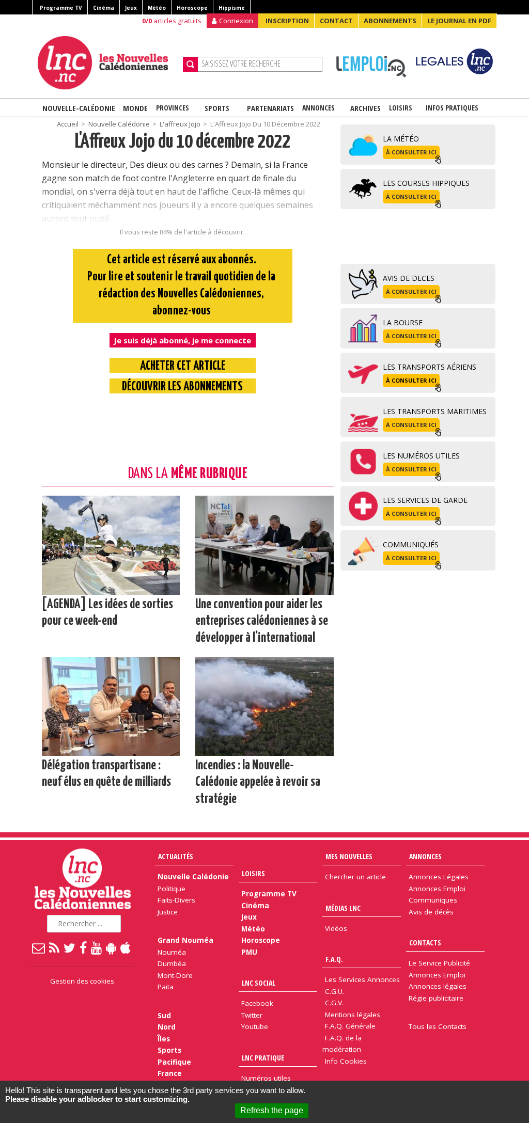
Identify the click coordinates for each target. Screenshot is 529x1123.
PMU (249, 952)
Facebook (257, 1003)
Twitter (251, 1015)
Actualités (175, 856)
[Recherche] (190, 64)
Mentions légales (352, 1014)
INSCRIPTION (287, 20)
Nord (167, 1027)
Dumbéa (172, 963)
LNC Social (258, 983)
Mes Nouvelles (348, 856)
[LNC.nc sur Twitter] (70, 947)
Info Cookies (346, 1061)
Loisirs (400, 108)
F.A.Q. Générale (350, 1026)
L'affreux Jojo (180, 124)
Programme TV (61, 7)
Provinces (172, 108)
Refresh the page (271, 1110)
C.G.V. (334, 1002)
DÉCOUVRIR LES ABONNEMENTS (182, 387)
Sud (164, 1015)
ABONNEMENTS (390, 20)
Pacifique (174, 1062)
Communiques (433, 900)
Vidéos (336, 928)
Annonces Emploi (437, 888)
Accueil (68, 124)
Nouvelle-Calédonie (78, 108)
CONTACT (336, 20)
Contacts (425, 942)
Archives (365, 108)
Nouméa (172, 952)
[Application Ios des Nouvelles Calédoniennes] (126, 947)
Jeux (131, 7)
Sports (217, 108)
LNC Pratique (263, 1058)
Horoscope (192, 7)
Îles (164, 1038)
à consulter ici (411, 152)
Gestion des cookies (82, 981)
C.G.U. (334, 991)
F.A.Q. (334, 959)
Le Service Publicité (439, 963)
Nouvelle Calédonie (119, 124)
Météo (157, 7)
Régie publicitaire (436, 998)
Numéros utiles (266, 1078)
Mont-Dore (175, 975)
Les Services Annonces (362, 979)
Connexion (236, 20)
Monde (135, 108)
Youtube (254, 1026)
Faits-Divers (176, 900)
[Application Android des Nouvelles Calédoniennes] (111, 947)
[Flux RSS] (54, 947)
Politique (171, 888)
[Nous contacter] (39, 947)
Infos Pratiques (452, 108)
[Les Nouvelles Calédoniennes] (106, 63)
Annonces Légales (439, 876)
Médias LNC (343, 908)
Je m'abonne (391, 28)
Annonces (318, 108)
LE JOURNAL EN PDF (459, 20)
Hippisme (232, 7)
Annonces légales (437, 986)
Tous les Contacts (437, 1026)
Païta (166, 986)
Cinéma (103, 7)
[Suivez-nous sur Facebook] (84, 947)
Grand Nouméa (185, 940)
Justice (168, 911)
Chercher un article (355, 876)
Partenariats (270, 108)
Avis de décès (431, 911)
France (170, 1073)
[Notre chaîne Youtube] (97, 947)
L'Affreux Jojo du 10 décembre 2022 (182, 142)
